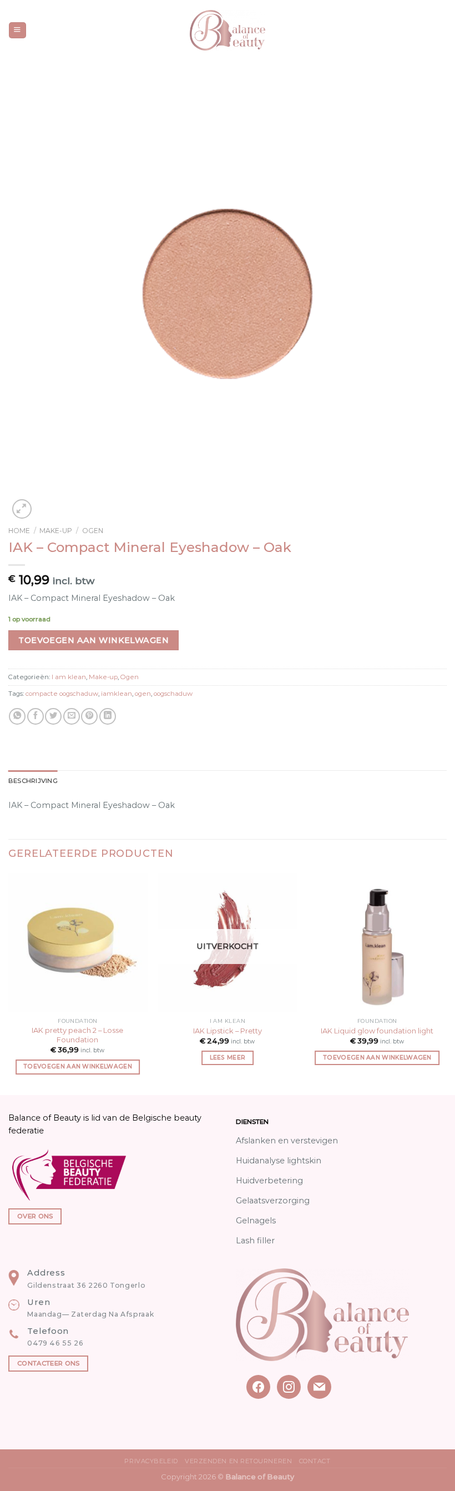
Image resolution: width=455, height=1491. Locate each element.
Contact (315, 1461)
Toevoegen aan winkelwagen (93, 640)
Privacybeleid (151, 1461)
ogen (143, 693)
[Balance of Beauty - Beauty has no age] (228, 30)
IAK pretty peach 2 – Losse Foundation (77, 1035)
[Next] (446, 983)
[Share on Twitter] (53, 716)
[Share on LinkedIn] (107, 716)
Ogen (92, 530)
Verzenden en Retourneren (238, 1461)
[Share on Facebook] (35, 716)
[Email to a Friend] (71, 716)
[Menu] (17, 30)
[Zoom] (22, 509)
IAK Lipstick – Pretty (227, 1030)
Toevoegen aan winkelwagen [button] (77, 1066)
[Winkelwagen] (441, 30)
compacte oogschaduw (62, 693)
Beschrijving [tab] (33, 781)
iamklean (116, 693)
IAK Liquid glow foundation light (377, 1030)
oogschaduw (173, 693)
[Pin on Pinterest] (89, 716)
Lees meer (228, 1057)
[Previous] (9, 983)
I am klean (69, 677)
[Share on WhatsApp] (17, 716)
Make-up (55, 530)
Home (19, 530)
